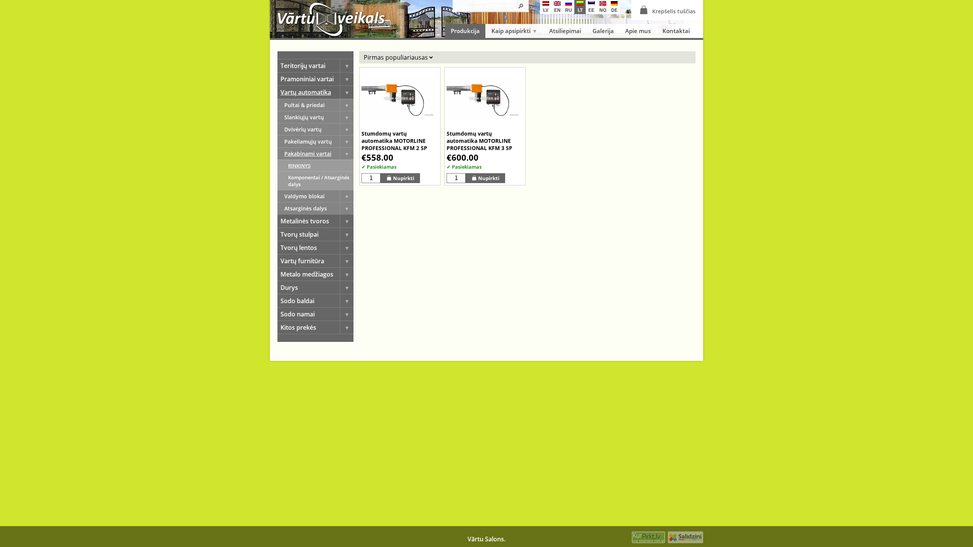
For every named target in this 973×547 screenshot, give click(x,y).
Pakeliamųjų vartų (308, 141)
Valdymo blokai (304, 196)
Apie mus (638, 31)
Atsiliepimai (565, 31)
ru (568, 10)
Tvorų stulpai (299, 234)
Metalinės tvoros (304, 221)
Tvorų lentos (298, 247)
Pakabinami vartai (307, 153)
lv (545, 10)
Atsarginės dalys (305, 208)
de (614, 10)
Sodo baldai (297, 301)
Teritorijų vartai (302, 66)
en (557, 10)
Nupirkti (403, 178)
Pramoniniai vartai (307, 79)
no (602, 10)
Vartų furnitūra (302, 261)
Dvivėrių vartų (303, 129)
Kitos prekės (298, 327)
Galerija (603, 31)
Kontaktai (676, 31)
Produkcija (465, 31)
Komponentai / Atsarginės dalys (318, 181)
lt (580, 10)
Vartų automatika (305, 92)
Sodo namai (297, 314)
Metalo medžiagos (306, 274)
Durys (289, 287)
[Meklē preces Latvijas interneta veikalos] (648, 538)
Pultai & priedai (304, 105)
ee (591, 10)
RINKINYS (299, 165)
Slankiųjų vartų (304, 117)
